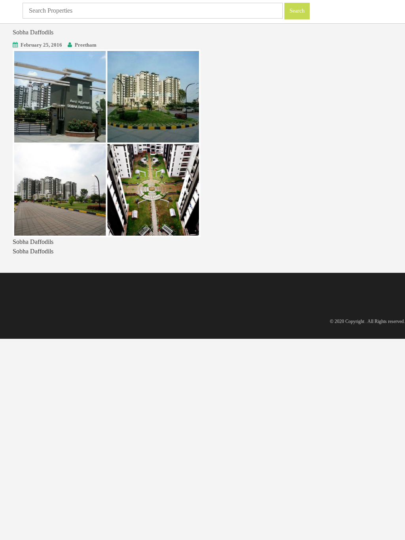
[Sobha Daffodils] (107, 142)
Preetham (86, 45)
